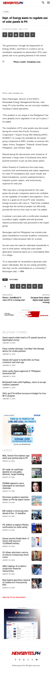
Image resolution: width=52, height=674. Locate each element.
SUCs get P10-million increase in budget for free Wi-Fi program (24, 394)
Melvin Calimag (11, 29)
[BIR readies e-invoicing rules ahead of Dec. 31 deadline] (37, 514)
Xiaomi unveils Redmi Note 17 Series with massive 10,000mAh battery (15, 541)
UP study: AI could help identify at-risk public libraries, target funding (13, 472)
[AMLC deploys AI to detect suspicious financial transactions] (37, 569)
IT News (5, 12)
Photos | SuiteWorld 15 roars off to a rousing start (13, 298)
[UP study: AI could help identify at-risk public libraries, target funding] (37, 473)
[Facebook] (4, 34)
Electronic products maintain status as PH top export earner (16, 498)
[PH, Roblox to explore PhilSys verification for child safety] (37, 528)
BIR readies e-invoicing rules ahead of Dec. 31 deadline (15, 512)
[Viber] (27, 34)
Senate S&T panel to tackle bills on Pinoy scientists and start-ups (20, 361)
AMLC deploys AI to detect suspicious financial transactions (14, 568)
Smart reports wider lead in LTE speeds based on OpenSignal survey (24, 338)
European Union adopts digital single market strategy (40, 299)
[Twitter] (10, 34)
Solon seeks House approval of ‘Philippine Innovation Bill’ (21, 372)
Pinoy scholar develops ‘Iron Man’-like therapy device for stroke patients (23, 349)
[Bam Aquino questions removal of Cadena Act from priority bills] (37, 583)
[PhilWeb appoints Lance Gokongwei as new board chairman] (37, 487)
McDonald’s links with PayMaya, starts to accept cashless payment (24, 383)
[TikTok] (28, 659)
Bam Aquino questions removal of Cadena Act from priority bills (16, 582)
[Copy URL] (32, 34)
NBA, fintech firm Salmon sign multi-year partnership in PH (15, 456)
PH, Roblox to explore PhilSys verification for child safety (15, 525)
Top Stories (13, 279)
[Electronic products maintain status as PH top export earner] (37, 500)
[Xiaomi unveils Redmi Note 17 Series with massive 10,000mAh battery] (37, 542)
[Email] (21, 34)
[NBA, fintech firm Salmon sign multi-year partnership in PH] (37, 459)
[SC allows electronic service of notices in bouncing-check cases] (37, 556)
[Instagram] (19, 659)
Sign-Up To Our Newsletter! (14, 597)
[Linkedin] (16, 34)
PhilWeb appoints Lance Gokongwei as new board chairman (13, 485)
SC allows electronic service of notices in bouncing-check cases (15, 554)
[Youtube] (36, 659)
